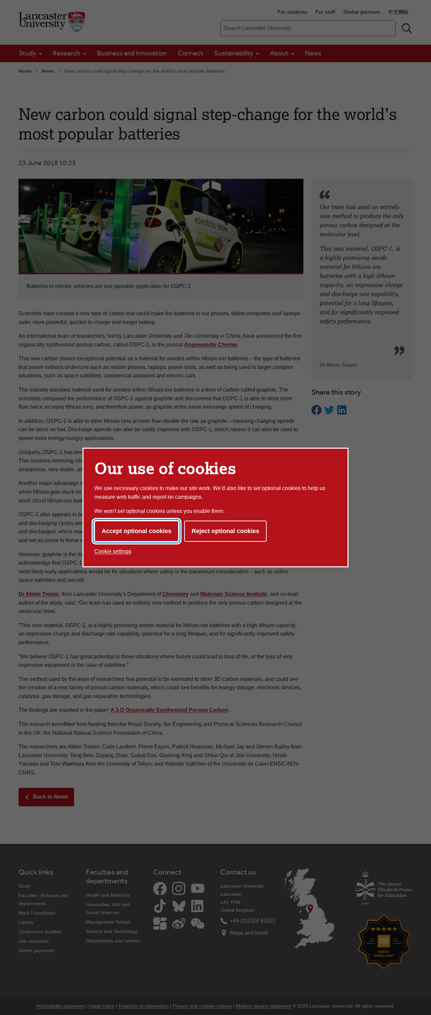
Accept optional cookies (136, 531)
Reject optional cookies (225, 531)
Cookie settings (112, 551)
